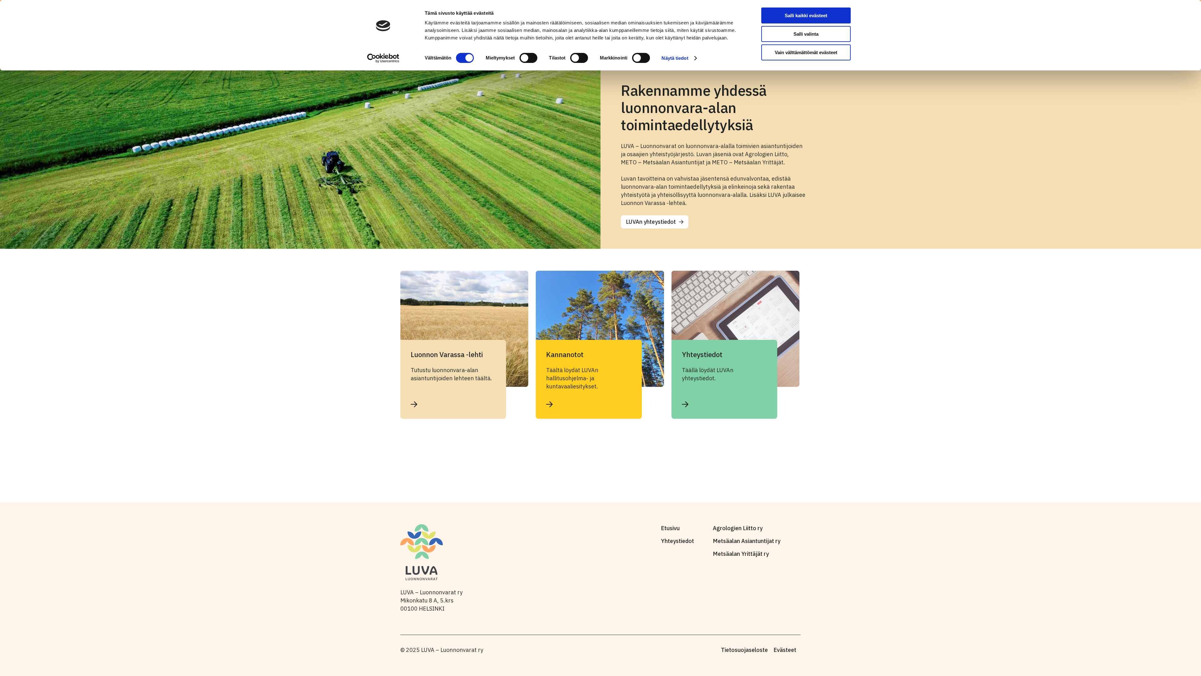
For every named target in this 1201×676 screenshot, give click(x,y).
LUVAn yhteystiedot (651, 221)
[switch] (528, 58)
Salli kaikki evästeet (806, 15)
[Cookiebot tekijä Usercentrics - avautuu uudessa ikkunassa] (383, 58)
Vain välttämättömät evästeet (806, 52)
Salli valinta (805, 34)
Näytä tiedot (674, 58)
